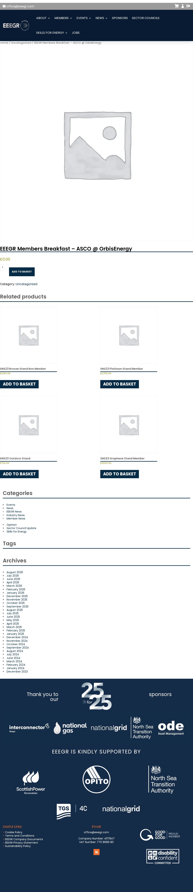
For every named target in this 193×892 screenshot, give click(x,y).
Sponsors (120, 18)
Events (82, 18)
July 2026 (13, 576)
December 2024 (17, 637)
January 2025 (15, 634)
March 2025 (14, 627)
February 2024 (16, 665)
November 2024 (17, 641)
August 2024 (15, 651)
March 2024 (14, 661)
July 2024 (13, 654)
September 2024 (18, 647)
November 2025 (17, 599)
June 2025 (13, 617)
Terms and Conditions (19, 836)
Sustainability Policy (18, 846)
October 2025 (16, 603)
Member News (16, 518)
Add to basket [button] (19, 384)
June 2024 (13, 658)
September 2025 (17, 606)
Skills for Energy (50, 33)
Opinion (12, 525)
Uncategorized (26, 284)
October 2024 (16, 644)
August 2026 (15, 572)
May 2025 (13, 620)
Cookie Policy (13, 832)
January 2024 (16, 668)
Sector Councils (145, 18)
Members (61, 18)
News (100, 18)
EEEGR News (14, 511)
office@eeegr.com (20, 6)
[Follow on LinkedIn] (96, 852)
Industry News (16, 515)
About (41, 18)
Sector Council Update (21, 528)
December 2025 (17, 596)
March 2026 (14, 586)
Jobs (76, 33)
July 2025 (13, 613)
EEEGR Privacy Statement (21, 843)
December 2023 (17, 671)
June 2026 (13, 579)
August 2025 (15, 610)
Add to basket (22, 271)
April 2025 (13, 624)
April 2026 (13, 582)
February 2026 (16, 589)
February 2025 (16, 630)
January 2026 (15, 593)
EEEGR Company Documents (24, 839)
